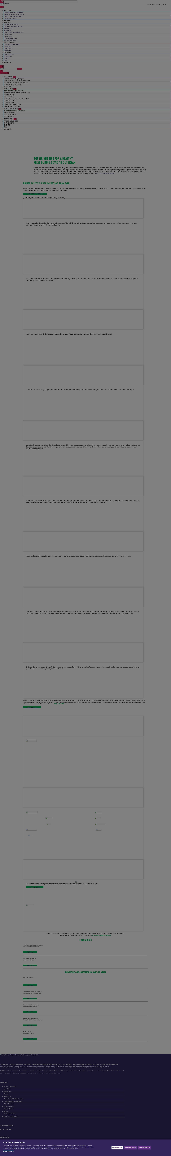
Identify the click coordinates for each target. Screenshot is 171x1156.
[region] (85, 1147)
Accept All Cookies (144, 1147)
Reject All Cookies (130, 1147)
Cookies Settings (117, 1147)
